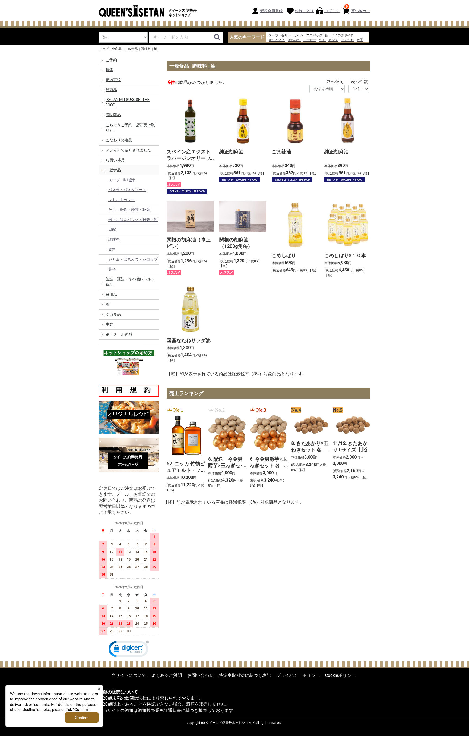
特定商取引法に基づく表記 (245, 675)
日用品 (111, 294)
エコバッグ (314, 35)
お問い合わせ (200, 675)
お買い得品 (115, 160)
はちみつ (294, 40)
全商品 (117, 49)
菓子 (112, 269)
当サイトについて (128, 675)
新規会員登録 (271, 11)
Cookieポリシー (340, 675)
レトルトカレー (121, 200)
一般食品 (131, 49)
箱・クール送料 (119, 334)
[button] (128, 650)
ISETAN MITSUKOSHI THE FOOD (128, 102)
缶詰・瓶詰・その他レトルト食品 (130, 282)
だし (322, 40)
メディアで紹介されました (128, 150)
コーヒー (309, 40)
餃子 (360, 40)
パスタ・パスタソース (127, 190)
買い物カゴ (358, 9)
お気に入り (304, 11)
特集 (109, 70)
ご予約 (111, 60)
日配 (112, 229)
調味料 (146, 49)
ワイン (298, 35)
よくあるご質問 (166, 675)
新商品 (111, 89)
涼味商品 (113, 115)
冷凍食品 (113, 314)
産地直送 (113, 80)
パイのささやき (342, 35)
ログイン (332, 11)
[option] (184, 450)
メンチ (333, 40)
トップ (104, 49)
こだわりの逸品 (119, 140)
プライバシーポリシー (298, 675)
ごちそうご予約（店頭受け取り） (130, 127)
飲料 (112, 249)
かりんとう (277, 40)
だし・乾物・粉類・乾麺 (129, 209)
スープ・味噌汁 (121, 180)
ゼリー (286, 35)
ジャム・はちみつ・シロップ (133, 259)
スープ (273, 35)
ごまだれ (347, 40)
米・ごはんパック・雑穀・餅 (133, 219)
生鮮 (109, 324)
